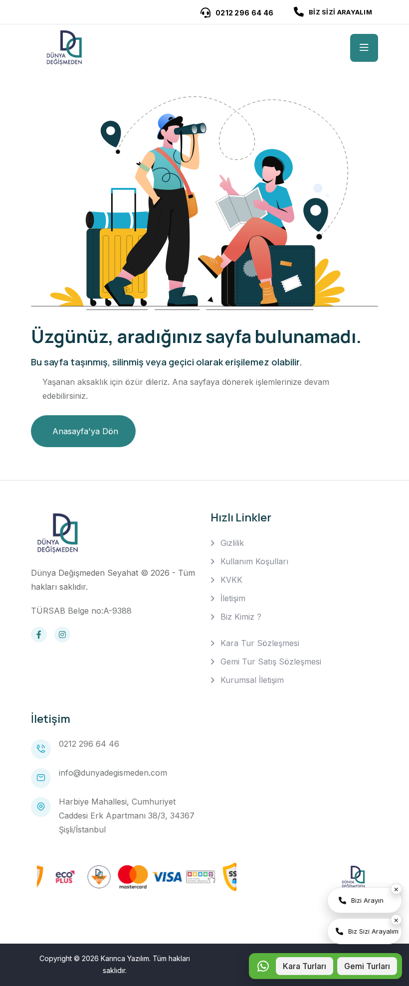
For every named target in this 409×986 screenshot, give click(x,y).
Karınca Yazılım (125, 958)
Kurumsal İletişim (252, 680)
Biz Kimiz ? (240, 617)
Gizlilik (232, 543)
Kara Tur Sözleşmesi (259, 643)
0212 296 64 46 (89, 744)
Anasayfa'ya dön (85, 431)
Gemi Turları (367, 966)
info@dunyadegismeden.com (113, 773)
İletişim (232, 598)
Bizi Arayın (367, 900)
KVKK (231, 580)
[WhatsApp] (263, 966)
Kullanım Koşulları (254, 561)
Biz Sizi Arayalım (373, 931)
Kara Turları (304, 966)
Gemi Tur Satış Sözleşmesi (270, 661)
